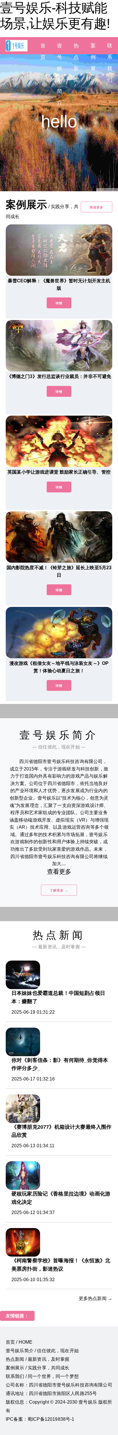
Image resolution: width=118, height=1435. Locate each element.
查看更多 (59, 871)
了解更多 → (59, 890)
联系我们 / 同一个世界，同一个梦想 (42, 1376)
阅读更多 (96, 207)
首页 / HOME (19, 1342)
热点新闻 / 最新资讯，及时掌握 (38, 1359)
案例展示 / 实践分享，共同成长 (38, 1367)
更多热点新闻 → (95, 1298)
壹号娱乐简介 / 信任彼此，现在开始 (42, 1350)
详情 (59, 303)
